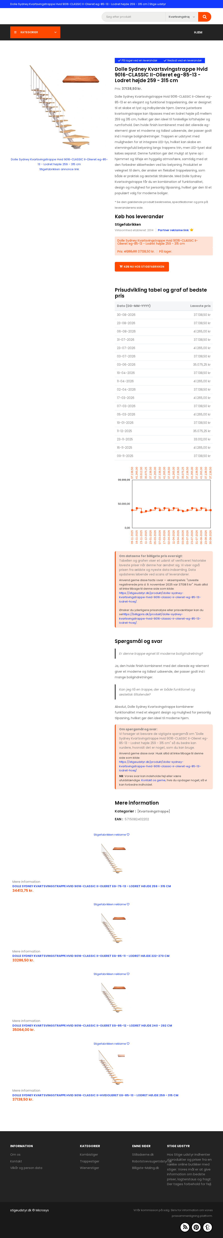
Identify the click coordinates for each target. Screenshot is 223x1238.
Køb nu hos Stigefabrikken (144, 266)
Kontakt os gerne (153, 780)
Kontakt (16, 1161)
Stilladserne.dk (143, 1154)
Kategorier (29, 32)
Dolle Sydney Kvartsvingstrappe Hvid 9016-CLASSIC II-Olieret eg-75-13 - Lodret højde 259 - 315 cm (91, 886)
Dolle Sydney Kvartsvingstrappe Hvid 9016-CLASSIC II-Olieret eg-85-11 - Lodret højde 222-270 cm (90, 956)
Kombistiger (89, 1154)
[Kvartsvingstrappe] (153, 811)
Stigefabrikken (128, 224)
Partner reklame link (173, 230)
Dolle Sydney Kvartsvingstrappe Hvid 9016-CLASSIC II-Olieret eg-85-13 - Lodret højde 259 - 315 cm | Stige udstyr (88, 4)
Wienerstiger (89, 1168)
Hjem (198, 32)
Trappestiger (89, 1161)
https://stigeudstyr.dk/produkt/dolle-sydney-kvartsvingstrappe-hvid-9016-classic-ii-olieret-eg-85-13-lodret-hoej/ (160, 597)
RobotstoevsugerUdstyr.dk (152, 1161)
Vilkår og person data (26, 1168)
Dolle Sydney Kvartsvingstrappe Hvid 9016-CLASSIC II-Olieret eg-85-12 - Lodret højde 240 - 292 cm (92, 1025)
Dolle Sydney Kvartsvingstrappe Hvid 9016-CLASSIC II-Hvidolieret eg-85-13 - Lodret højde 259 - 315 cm (95, 1095)
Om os (15, 1154)
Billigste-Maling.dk (145, 1168)
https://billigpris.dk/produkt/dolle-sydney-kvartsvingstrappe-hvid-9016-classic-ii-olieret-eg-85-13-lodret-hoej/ (160, 618)
